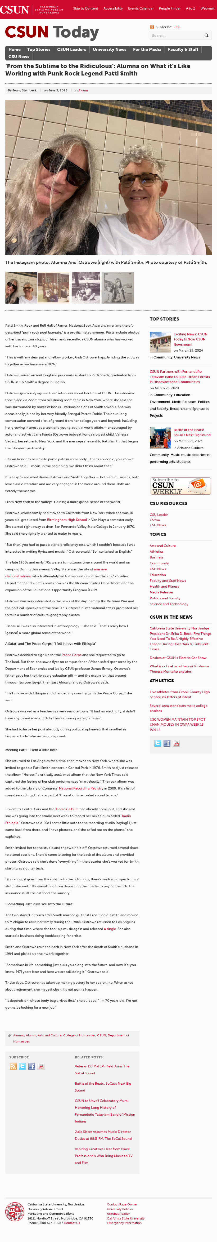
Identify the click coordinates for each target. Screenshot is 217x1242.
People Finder (170, 8)
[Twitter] (23, 1066)
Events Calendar (141, 8)
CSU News (18, 56)
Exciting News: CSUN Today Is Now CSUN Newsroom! (190, 339)
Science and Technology (169, 604)
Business (157, 557)
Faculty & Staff (183, 49)
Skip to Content (85, 8)
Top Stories (39, 49)
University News (109, 49)
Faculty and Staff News (168, 581)
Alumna (18, 1035)
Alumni (83, 90)
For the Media (147, 49)
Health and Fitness (164, 586)
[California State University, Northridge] (52, 33)
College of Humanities (79, 1035)
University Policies (120, 1209)
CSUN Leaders (71, 49)
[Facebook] (32, 1066)
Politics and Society (165, 598)
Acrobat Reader (118, 1214)
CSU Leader (159, 515)
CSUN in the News (171, 617)
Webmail (207, 8)
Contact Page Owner (122, 1204)
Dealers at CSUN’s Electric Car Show (178, 658)
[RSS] (13, 1066)
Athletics (157, 551)
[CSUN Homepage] (32, 2)
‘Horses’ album (66, 809)
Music (175, 455)
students (184, 462)
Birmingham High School (67, 520)
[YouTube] (41, 1066)
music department (196, 455)
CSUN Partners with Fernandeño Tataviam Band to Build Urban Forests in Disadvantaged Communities (180, 377)
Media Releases (184, 402)
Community (163, 357)
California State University (125, 1218)
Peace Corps (72, 655)
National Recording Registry (81, 788)
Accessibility (113, 8)
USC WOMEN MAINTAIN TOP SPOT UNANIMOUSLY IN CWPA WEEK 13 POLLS (178, 724)
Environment (160, 402)
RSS (177, 27)
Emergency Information (124, 1223)
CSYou (155, 520)
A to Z (190, 8)
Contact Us (72, 1223)
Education (182, 395)
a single (109, 929)
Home (14, 49)
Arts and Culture (50, 1035)
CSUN (101, 1035)
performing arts (162, 462)
